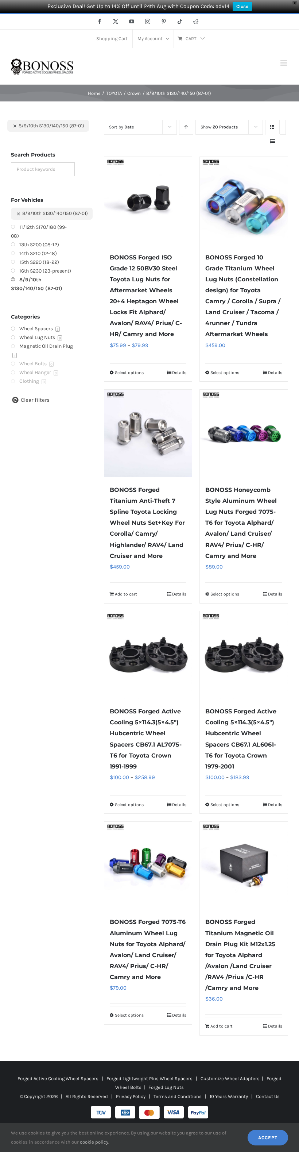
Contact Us (268, 1096)
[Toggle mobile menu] (284, 63)
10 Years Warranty (229, 1096)
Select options (129, 372)
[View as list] (272, 141)
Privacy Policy (130, 1096)
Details (179, 372)
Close (242, 6)
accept (267, 1137)
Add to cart (126, 594)
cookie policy (94, 1142)
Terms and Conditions (178, 1096)
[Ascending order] (186, 127)
